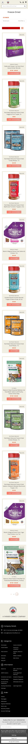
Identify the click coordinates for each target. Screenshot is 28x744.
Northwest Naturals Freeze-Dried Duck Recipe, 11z (14, 344)
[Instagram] (5, 637)
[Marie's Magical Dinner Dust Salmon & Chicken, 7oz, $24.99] (14, 232)
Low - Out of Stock (14, 119)
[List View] (25, 28)
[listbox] (11, 28)
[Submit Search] (25, 6)
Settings (14, 735)
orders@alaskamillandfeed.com (12, 633)
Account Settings (5, 711)
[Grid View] (22, 28)
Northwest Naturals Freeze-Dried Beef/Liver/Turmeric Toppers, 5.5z (14, 206)
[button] (14, 21)
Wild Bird (3, 655)
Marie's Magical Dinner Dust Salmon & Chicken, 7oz (14, 252)
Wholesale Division (18, 681)
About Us (3, 668)
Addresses (4, 701)
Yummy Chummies (6, 685)
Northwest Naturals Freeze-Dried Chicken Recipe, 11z (14, 439)
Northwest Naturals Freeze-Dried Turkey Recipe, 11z (14, 159)
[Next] (16, 594)
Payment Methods (6, 703)
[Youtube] (8, 637)
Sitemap (3, 688)
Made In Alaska (17, 655)
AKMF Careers (4, 673)
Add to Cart (14, 258)
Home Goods (4, 647)
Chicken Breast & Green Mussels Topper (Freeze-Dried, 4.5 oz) (14, 298)
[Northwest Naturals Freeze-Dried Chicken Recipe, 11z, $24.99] (14, 419)
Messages (3, 699)
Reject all (14, 738)
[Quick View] (23, 34)
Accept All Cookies (14, 741)
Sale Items (16, 658)
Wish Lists (4, 706)
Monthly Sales (5, 679)
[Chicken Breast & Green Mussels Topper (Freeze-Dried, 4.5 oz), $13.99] (14, 279)
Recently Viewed (5, 708)
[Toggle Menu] (2, 2)
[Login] (24, 2)
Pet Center (4, 645)
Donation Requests (18, 677)
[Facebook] (2, 637)
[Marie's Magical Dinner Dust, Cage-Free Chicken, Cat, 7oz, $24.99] (14, 514)
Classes (3, 658)
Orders (3, 696)
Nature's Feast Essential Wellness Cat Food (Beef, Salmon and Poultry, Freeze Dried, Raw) (14, 391)
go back (6, 17)
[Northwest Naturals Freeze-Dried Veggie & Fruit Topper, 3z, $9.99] (14, 94)
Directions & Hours (6, 677)
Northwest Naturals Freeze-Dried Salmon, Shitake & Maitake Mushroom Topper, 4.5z (14, 486)
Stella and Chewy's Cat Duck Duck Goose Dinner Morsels (14, 67)
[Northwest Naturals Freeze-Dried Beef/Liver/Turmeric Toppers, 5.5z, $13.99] (14, 186)
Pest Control (4, 651)
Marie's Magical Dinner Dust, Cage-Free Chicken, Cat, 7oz (14, 533)
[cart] (26, 2)
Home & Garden (17, 645)
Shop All (3, 660)
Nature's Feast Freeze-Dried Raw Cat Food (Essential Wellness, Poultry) (14, 579)
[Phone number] (21, 2)
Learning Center (17, 685)
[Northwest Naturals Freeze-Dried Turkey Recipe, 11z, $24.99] (14, 140)
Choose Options (15, 73)
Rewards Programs (18, 679)
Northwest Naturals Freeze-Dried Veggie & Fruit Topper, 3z (14, 113)
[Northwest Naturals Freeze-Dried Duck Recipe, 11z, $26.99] (14, 325)
